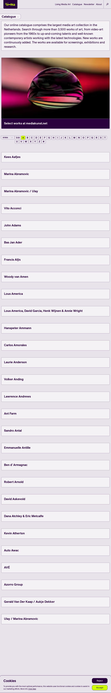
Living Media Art (63, 4)
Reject (100, 680)
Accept (99, 687)
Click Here (32, 689)
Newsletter (89, 4)
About (99, 4)
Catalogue (77, 4)
